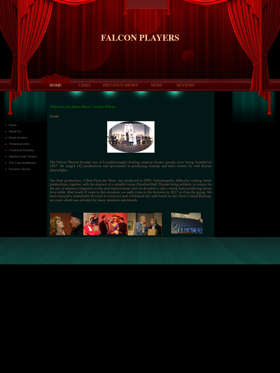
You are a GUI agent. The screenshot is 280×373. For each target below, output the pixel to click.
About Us (15, 131)
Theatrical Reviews (21, 150)
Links (84, 85)
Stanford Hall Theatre (23, 156)
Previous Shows (120, 85)
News (156, 85)
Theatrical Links (19, 144)
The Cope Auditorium (22, 162)
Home (55, 85)
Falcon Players (140, 37)
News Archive (18, 137)
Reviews (185, 85)
